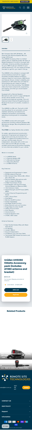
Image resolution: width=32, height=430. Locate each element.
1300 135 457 (15, 387)
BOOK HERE (24, 1)
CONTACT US (6, 401)
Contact (26, 387)
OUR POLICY (6, 406)
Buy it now (16, 294)
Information (6, 417)
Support (5, 411)
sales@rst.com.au (5, 387)
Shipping (14, 279)
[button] (16, 49)
